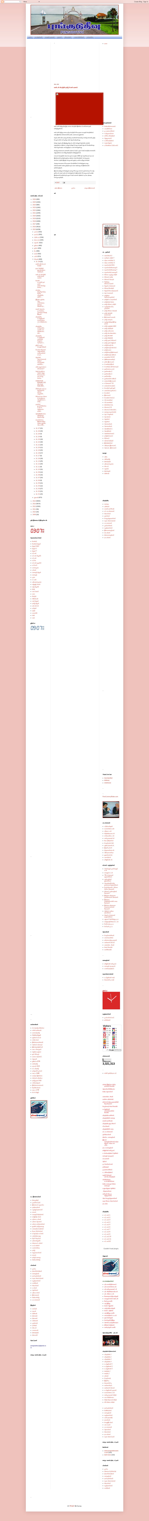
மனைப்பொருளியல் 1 (110, 390)
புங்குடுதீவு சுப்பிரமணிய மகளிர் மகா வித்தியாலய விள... (40, 329)
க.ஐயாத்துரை (108, 143)
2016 (34, 226)
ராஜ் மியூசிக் (35, 587)
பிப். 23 (38, 439)
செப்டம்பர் (37, 240)
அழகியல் (107, 419)
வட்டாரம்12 (107, 1241)
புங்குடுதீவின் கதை (108, 1129)
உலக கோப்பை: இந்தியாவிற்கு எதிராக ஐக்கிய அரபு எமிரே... (41, 422)
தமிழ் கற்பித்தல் (108, 328)
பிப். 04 (38, 486)
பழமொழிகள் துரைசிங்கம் (108, 880)
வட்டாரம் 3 (107, 1220)
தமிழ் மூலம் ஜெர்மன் (110, 343)
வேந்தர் (34, 596)
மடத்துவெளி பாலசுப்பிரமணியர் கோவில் (108, 1110)
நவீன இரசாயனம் (109, 362)
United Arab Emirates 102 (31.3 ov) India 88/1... (41, 383)
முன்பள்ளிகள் (108, 525)
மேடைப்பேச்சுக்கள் (37, 1231)
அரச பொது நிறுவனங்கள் (110, 1198)
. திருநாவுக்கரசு (107, 1191)
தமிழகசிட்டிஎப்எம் (37, 1071)
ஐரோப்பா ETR (36, 1061)
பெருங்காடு (107, 1378)
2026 (34, 199)
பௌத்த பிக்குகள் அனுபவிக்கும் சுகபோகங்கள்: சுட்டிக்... (41, 352)
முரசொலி (35, 1323)
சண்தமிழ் (35, 1064)
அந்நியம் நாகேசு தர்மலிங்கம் (109, 912)
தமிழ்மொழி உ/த (108, 345)
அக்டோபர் (37, 237)
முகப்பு (30, 37)
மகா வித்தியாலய (109, 1397)
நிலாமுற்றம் (68, 37)
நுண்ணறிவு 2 (108, 371)
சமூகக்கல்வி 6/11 (109, 265)
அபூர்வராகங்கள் (36, 1252)
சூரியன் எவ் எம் (36, 1037)
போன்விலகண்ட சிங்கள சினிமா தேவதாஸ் (111, 888)
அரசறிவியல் (107, 431)
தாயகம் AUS (36, 1066)
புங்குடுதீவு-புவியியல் (108, 1115)
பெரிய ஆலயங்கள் (108, 1091)
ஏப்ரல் (36, 254)
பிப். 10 (38, 469)
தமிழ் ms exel (108, 335)
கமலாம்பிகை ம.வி (109, 1392)
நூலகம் (60, 37)
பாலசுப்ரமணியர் (108, 938)
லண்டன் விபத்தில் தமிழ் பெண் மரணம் (66, 87)
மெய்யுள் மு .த (108, 926)
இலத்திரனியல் (108, 443)
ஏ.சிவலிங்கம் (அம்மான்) (111, 145)
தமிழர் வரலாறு (36, 1257)
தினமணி (35, 1335)
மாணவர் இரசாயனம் (110, 381)
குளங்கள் (107, 516)
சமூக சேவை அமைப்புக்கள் (110, 1201)
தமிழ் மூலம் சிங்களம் (110, 340)
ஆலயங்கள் (107, 1429)
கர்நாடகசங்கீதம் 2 (109, 263)
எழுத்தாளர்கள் (36, 1281)
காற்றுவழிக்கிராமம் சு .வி (111, 921)
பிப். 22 (38, 442)
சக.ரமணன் (106, 1158)
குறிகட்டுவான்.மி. (109, 845)
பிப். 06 (38, 480)
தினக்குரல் (107, 471)
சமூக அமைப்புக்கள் (37, 1278)
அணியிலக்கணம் (109, 433)
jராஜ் (33, 589)
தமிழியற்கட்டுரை (109, 302)
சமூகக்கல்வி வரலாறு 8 (110, 272)
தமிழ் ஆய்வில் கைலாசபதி (108, 314)
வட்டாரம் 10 (107, 1236)
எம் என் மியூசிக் (36, 556)
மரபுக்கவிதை (36, 1248)
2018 (34, 221)
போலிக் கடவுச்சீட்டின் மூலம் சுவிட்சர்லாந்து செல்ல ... (40, 284)
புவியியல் (106, 506)
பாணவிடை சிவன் (109, 945)
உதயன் (34, 1311)
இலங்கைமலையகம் (37, 1085)
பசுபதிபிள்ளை (108, 128)
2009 (34, 514)
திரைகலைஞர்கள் (109, 535)
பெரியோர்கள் (108, 1410)
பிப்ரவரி (36, 259)
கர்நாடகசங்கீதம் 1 (109, 260)
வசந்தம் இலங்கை (37, 1076)
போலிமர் (34, 541)
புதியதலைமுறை (36, 582)
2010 (34, 512)
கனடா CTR (35, 1090)
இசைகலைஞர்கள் (109, 530)
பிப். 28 (38, 261)
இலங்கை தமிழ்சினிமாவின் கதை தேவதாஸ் (110, 901)
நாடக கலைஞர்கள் (108, 1148)
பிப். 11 (38, 467)
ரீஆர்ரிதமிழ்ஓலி (36, 1035)
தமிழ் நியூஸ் (35, 603)
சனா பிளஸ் (35, 591)
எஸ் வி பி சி (35, 606)
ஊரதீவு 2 (106, 1373)
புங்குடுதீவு (90, 37)
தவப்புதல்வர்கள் (36, 1276)
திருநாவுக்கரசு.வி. (109, 850)
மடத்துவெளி (38, 37)
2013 (34, 504)
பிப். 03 (38, 488)
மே (35, 251)
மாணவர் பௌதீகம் (109, 386)
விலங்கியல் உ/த (108, 405)
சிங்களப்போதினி (109, 288)
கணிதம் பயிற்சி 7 (109, 258)
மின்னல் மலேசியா (37, 1078)
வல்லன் (106, 1376)
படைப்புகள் (107, 1425)
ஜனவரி (36, 497)
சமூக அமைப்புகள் (109, 1437)
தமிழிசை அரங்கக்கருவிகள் (109, 296)
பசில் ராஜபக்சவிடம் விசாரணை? (41, 367)
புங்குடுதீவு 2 (107, 1357)
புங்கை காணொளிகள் (38, 1224)
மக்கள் (34, 570)
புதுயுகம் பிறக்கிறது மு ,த (111, 919)
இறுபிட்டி (106, 1380)
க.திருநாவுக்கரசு (109, 133)
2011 (34, 509)
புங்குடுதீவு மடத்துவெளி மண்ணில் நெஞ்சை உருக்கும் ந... (40, 339)
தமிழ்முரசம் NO (36, 1080)
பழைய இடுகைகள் (89, 188)
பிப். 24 (38, 436)
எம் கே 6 (34, 565)
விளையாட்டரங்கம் (37, 1243)
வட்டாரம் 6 (107, 1227)
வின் (33, 615)
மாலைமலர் (35, 1330)
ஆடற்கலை (107, 417)
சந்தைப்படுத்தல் (108, 441)
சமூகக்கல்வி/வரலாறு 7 (110, 270)
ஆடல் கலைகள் (108, 293)
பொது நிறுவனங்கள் (110, 518)
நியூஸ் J (34, 548)
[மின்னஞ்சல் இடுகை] (63, 182)
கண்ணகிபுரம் (108, 1385)
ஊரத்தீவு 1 (107, 1371)
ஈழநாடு (106, 468)
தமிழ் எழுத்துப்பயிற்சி (110, 326)
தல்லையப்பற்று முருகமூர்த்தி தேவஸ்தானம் (111, 1102)
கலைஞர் (34, 575)
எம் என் (34, 553)
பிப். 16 (38, 458)
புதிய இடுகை (58, 188)
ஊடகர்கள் (107, 533)
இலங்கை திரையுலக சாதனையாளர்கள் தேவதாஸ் (110, 907)
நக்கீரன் (34, 1325)
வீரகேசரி (34, 1313)
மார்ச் (35, 256)
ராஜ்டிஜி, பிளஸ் (36, 584)
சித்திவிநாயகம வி (109, 833)
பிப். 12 (38, 464)
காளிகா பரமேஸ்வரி (108, 1099)
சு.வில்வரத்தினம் (109, 140)
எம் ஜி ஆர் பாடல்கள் (37, 1233)
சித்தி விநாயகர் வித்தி (110, 1400)
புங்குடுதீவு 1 (107, 1354)
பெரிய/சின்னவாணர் (110, 126)
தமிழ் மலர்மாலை (109, 331)
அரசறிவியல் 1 (108, 429)
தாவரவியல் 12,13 (109, 357)
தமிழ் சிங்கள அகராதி (110, 311)
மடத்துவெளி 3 (108, 1368)
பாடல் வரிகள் (36, 1245)
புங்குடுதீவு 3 (107, 1359)
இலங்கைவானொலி (37, 1042)
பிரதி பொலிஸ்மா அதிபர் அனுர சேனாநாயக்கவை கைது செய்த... (40, 375)
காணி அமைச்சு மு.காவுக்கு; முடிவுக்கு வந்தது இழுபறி (41, 311)
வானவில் (34, 613)
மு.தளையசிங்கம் (107, 1169)
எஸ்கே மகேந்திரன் (109, 136)
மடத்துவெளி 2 (108, 1366)
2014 (34, 501)
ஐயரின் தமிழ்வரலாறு (38, 1226)
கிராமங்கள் (35, 1285)
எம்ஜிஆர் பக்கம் (36, 1217)
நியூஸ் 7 (34, 551)
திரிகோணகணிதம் (109, 359)
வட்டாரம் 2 (107, 1217)
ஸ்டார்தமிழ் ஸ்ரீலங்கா (38, 1028)
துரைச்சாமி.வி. (108, 855)
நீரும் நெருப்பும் (36, 1238)
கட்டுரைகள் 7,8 (108, 383)
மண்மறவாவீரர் (108, 1417)
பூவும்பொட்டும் (36, 1202)
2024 (34, 205)
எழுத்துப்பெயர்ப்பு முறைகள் (109, 307)
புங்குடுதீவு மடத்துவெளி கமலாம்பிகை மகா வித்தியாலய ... (41, 320)
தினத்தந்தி (35, 1332)
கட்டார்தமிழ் (35, 1068)
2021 (34, 213)
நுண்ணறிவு (107, 376)
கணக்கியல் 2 (108, 255)
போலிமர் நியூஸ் (36, 544)
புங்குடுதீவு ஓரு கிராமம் (109, 1123)
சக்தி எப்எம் (35, 1040)
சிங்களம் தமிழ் (108, 277)
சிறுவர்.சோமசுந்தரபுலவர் (111, 291)
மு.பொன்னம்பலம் (109, 1017)
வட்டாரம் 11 (107, 1239)
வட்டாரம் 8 (107, 1232)
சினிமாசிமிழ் (35, 1297)
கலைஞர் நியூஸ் (36, 572)
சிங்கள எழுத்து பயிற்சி (110, 274)
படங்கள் (34, 1288)
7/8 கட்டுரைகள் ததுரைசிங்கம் (108, 876)
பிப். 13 (38, 461)
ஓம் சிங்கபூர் (35, 1054)
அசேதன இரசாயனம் (110, 445)
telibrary (106, 780)
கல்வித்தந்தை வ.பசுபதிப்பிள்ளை (108, 1180)
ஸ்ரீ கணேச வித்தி (109, 1402)
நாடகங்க (105, 1204)
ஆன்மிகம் (35, 1290)
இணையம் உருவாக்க (38, 1205)
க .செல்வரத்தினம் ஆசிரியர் (110, 1153)
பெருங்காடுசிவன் (109, 935)
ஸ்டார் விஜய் (35, 1092)
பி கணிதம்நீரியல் (109, 364)
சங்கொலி (35, 1320)
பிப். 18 (38, 453)
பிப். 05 (38, 483)
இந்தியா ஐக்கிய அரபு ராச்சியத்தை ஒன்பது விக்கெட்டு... (40, 303)
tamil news (107, 1455)
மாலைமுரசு (35, 568)
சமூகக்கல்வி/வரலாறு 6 (110, 267)
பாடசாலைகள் (36, 1300)
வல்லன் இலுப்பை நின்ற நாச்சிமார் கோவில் (109, 1085)
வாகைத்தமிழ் (36, 1033)
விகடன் (34, 1328)
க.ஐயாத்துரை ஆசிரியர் (109, 1188)
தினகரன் (34, 1316)
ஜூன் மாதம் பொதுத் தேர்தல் (41, 346)
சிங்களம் (106, 438)
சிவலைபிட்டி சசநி (109, 980)
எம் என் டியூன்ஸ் (36, 563)
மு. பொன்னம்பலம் (108, 1164)
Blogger (72, 1506)
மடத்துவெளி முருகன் (110, 1390)
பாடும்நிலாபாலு (36, 1236)
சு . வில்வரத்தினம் (108, 1172)
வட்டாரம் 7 (107, 1229)
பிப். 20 (38, 447)
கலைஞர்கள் (35, 1273)
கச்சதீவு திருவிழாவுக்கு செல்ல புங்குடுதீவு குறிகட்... (41, 293)
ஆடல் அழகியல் (108, 414)
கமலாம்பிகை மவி (109, 829)
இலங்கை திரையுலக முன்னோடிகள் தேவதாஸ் (111, 896)
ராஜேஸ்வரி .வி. (108, 860)
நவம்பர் (36, 234)
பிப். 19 (38, 450)
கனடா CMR (35, 1073)
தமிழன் (34, 608)
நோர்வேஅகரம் (36, 1088)
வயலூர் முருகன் (49, 37)
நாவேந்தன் (107, 1020)
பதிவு (105, 457)
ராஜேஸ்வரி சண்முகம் (110, 964)
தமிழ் (33, 1250)
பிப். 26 (38, 431)
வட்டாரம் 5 (107, 1224)
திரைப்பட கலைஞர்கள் (109, 1137)
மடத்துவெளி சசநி (109, 977)
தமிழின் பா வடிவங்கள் (110, 299)
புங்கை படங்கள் (36, 1219)
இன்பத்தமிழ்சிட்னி (37, 1047)
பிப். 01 (38, 494)
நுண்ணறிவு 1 (108, 374)
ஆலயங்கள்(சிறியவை (109, 1089)
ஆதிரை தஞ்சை (36, 1052)
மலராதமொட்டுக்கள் (38, 1229)
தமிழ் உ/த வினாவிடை (110, 333)
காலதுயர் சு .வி (108, 873)
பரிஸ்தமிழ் (107, 459)
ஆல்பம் (105, 1161)
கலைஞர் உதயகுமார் (109, 966)
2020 (34, 216)
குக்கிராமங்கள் (107, 1134)
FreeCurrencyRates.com (110, 796)
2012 (34, 506)
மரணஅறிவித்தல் (79, 37)
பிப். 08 (38, 475)
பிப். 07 (38, 477)
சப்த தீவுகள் (106, 1126)
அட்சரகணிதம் (108, 400)
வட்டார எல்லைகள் (109, 511)
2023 (34, 207)
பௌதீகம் (107, 393)
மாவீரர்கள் (35, 1283)
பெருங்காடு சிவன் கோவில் (110, 1106)
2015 (34, 229)
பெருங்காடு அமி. (109, 843)
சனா (33, 594)
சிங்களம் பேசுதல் (109, 279)
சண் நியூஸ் (35, 601)
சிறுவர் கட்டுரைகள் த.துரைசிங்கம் (109, 916)
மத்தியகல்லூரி (108, 826)
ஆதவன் (34, 1059)
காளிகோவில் (108, 949)
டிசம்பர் (36, 232)
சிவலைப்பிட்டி (108, 1383)
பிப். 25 (38, 434)
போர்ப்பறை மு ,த (108, 924)
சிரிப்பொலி (35, 599)
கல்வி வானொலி (36, 1030)
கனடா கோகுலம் (36, 1049)
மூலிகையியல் (36, 1207)
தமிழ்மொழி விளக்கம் (110, 347)
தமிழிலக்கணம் (108, 436)
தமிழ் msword (108, 338)
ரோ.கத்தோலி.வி (108, 840)
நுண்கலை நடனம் (109, 369)
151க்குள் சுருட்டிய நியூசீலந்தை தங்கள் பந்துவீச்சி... (41, 391)
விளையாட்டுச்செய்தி (110, 1471)
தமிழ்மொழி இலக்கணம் (111, 352)
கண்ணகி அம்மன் (109, 942)
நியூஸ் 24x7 (35, 546)
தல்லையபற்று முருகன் (110, 940)
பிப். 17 (38, 455)
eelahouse (107, 783)
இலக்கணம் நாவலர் (109, 317)
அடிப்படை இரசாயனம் (110, 448)
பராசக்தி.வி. (107, 857)
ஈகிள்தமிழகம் (36, 1083)
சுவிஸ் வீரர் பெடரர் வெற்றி (41, 264)
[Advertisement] (75, 64)
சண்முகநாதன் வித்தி (110, 1395)
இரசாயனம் (107, 395)
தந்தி (33, 611)
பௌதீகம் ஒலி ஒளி (109, 388)
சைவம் (34, 1212)
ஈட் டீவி (34, 579)
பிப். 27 (38, 428)
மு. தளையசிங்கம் (109, 131)
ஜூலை (36, 245)
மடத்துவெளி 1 (108, 1364)
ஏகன (105, 43)
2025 (34, 202)
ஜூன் (36, 248)
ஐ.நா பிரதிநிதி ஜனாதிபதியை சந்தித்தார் (40, 270)
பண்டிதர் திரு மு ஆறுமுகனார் (107, 1194)
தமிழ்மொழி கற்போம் (110, 355)
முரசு (33, 577)
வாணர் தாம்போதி (109, 509)
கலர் (33, 618)
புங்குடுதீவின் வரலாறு (109, 1118)
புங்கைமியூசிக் (36, 1241)
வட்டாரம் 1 (107, 1215)
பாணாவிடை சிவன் (108, 1096)
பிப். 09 (38, 472)
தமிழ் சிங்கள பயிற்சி (110, 304)
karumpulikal (108, 778)
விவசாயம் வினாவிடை (110, 409)
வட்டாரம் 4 (107, 1222)
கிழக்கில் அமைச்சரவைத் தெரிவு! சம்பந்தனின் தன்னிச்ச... (41, 361)
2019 (34, 218)
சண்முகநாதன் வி (109, 838)
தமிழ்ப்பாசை (107, 350)
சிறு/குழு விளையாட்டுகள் (108, 282)
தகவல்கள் (107, 1420)
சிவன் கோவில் (108, 947)
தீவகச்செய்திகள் (37, 1271)
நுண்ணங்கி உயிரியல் (110, 378)
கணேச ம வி (107, 831)
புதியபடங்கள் (36, 1293)
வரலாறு (106, 504)
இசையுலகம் (35, 1295)
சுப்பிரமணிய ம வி (109, 836)
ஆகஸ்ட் (36, 243)
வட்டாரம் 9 (107, 1234)
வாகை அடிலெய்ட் (37, 1056)
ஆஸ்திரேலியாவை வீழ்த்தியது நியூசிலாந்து (41, 415)
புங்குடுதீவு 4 (107, 1361)
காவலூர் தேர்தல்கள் (38, 1214)
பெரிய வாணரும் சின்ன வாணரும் (109, 1184)
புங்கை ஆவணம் (37, 1221)
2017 (34, 224)
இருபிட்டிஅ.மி (108, 848)
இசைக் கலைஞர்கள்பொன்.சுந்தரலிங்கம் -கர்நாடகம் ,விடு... (110, 1142)
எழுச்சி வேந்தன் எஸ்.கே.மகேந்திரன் (109, 1176)
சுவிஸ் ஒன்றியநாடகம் (110, 1073)
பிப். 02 (38, 491)
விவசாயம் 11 (108, 407)
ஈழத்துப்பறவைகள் (37, 1210)
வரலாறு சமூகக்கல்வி (110, 412)
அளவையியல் (108, 424)
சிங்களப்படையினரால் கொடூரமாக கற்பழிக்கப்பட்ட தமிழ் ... (41, 399)
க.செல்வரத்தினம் (109, 968)
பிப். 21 (38, 445)
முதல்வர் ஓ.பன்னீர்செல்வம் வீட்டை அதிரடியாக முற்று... (41, 407)
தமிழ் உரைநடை (108, 319)
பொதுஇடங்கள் (108, 1422)
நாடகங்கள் (107, 537)
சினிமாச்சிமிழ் (36, 1260)
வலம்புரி (34, 1309)
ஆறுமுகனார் (108, 138)
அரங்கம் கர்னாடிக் (37, 1045)
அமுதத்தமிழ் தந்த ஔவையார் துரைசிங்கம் (111, 884)
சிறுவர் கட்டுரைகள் (109, 286)
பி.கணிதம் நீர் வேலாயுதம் (111, 367)
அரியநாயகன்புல (108, 852)
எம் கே (34, 560)
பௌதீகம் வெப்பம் (109, 398)
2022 (34, 210)
